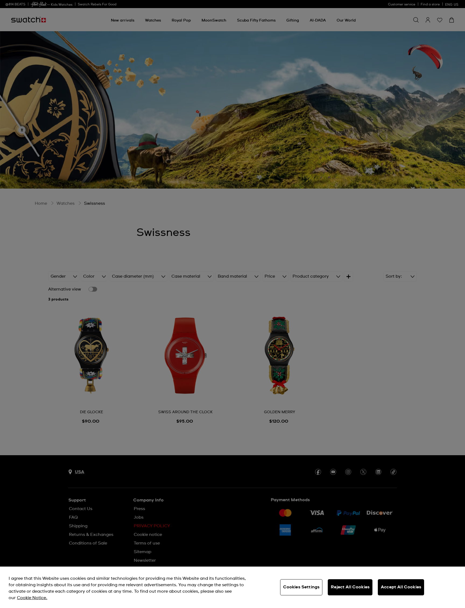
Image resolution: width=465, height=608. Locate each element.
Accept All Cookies (401, 587)
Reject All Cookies (350, 587)
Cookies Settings (301, 587)
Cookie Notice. (32, 598)
